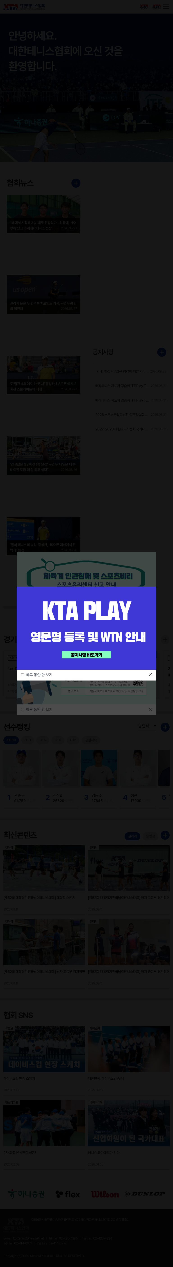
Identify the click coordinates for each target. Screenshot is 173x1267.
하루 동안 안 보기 (39, 675)
